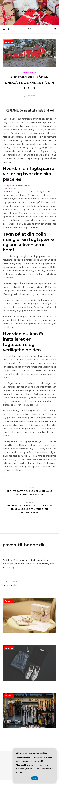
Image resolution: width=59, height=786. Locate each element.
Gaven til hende (29, 10)
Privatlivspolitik (10, 585)
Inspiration (29, 72)
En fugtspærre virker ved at (16, 185)
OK (34, 778)
